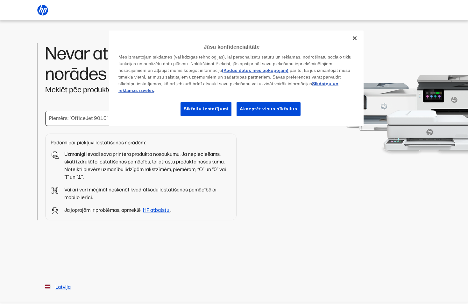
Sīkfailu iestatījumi (206, 108)
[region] (236, 78)
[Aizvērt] (355, 38)
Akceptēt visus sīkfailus (268, 108)
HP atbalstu (156, 210)
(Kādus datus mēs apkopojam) (255, 70)
